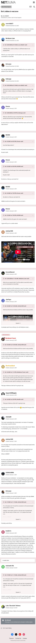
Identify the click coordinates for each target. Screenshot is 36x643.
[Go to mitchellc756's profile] (3, 567)
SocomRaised (10, 272)
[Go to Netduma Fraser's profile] (3, 339)
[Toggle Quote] (4, 45)
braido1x (8, 531)
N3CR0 (8, 135)
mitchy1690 (9, 231)
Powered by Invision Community (18, 640)
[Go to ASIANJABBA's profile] (3, 473)
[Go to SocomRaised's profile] (3, 273)
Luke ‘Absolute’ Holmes (13, 605)
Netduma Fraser (21, 372)
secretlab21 (6, 16)
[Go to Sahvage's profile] (3, 80)
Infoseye (8, 64)
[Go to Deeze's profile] (3, 107)
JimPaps (8, 299)
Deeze (8, 106)
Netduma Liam (10, 38)
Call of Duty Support (16, 17)
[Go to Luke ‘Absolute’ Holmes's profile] (3, 606)
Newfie (19, 399)
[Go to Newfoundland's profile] (3, 366)
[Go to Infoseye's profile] (3, 65)
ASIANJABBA (10, 472)
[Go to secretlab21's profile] (3, 24)
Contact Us (18, 638)
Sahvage (8, 79)
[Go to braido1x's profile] (3, 532)
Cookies (25, 638)
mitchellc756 (10, 566)
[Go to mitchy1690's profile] (3, 232)
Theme (11, 638)
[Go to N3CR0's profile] (3, 136)
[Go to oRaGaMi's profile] (3, 418)
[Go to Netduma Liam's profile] (3, 39)
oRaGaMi (8, 417)
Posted (12, 25)
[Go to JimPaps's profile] (3, 300)
